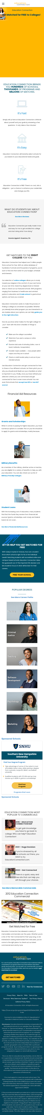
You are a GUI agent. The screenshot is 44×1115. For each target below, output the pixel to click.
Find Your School (22, 574)
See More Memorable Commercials (19, 888)
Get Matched (13, 977)
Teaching (12, 656)
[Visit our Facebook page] (8, 986)
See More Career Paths (22, 597)
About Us (20, 995)
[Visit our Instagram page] (18, 986)
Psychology (13, 701)
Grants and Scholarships (13, 421)
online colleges (20, 280)
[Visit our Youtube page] (13, 986)
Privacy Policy (11, 995)
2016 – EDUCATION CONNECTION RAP (24, 823)
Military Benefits (9, 463)
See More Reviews (22, 217)
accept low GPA (25, 382)
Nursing (11, 611)
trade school (25, 294)
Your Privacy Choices (35, 998)
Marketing (12, 723)
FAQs (26, 995)
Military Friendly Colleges (11, 476)
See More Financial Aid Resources (15, 527)
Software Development (14, 679)
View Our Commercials (34, 987)
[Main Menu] (3, 3)
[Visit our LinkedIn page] (23, 986)
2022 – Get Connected (26, 870)
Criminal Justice (12, 634)
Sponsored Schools (11, 738)
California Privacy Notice (22, 1002)
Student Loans (8, 507)
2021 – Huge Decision (25, 847)
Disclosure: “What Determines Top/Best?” (15, 998)
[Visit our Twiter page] (3, 986)
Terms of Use (33, 995)
